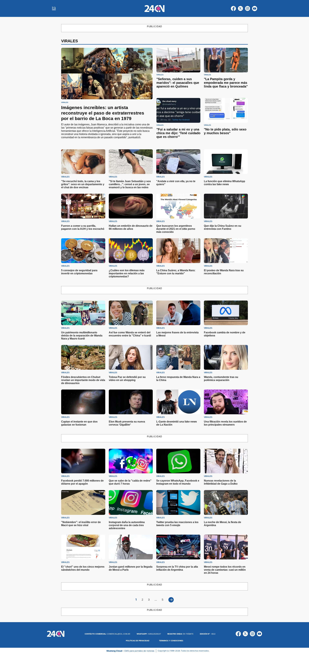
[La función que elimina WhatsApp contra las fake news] (226, 161)
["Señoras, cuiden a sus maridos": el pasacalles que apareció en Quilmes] (178, 60)
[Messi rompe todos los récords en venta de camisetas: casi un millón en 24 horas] (226, 547)
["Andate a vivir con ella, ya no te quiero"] (178, 161)
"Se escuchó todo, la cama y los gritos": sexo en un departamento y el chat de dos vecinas (82, 184)
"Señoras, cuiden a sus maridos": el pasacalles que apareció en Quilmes (177, 82)
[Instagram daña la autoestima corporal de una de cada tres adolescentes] (131, 502)
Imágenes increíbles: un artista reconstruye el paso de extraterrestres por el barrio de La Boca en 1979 (102, 113)
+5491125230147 (149, 634)
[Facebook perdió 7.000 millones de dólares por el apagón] (83, 461)
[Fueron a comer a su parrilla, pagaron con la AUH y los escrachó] (83, 206)
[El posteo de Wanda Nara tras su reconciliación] (226, 250)
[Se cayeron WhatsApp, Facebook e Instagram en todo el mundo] (178, 461)
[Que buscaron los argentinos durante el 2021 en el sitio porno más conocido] (178, 206)
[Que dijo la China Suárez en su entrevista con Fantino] (226, 206)
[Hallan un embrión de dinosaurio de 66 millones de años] (131, 206)
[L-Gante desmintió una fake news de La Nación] (178, 402)
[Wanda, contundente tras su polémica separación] (226, 357)
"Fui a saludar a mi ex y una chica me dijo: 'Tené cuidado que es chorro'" (178, 133)
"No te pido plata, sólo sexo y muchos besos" (225, 131)
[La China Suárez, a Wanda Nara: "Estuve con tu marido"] (178, 250)
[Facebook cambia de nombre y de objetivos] (226, 313)
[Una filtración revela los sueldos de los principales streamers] (226, 402)
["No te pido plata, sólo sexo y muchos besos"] (226, 110)
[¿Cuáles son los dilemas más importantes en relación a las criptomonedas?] (131, 250)
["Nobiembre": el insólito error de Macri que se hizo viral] (83, 502)
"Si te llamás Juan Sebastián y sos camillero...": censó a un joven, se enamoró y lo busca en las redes (130, 184)
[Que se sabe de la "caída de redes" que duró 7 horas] (131, 461)
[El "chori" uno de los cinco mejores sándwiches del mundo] (83, 547)
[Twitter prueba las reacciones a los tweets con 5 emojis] (178, 502)
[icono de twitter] (240, 8)
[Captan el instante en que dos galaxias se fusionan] (83, 402)
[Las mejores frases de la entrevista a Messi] (178, 313)
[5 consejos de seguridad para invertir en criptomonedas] (83, 250)
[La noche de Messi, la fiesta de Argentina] (226, 502)
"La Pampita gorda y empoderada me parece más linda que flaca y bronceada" (226, 82)
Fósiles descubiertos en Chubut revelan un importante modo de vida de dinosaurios (83, 380)
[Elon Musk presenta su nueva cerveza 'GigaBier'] (131, 402)
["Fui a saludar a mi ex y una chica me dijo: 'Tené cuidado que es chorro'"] (178, 110)
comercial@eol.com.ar (107, 634)
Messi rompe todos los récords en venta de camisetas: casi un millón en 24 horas (225, 569)
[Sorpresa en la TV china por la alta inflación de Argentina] (178, 547)
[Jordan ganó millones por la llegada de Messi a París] (131, 547)
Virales (64, 102)
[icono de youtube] (254, 8)
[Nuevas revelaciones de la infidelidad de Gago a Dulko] (226, 461)
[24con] (154, 8)
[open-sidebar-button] (54, 8)
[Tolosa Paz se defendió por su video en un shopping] (131, 357)
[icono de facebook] (233, 8)
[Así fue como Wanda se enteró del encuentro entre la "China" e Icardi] (131, 313)
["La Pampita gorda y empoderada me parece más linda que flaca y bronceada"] (226, 60)
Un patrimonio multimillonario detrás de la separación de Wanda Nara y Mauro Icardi (81, 335)
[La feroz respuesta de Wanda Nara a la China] (178, 357)
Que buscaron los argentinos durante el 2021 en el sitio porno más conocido (175, 228)
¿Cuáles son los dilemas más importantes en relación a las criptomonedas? (127, 273)
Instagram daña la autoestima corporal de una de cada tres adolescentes (127, 525)
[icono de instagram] (247, 8)
